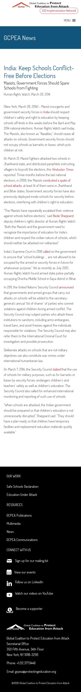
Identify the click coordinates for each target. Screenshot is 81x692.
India (46, 112)
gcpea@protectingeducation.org (35, 671)
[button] (67, 20)
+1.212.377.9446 (26, 663)
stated (57, 369)
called (46, 251)
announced (66, 287)
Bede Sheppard (63, 216)
